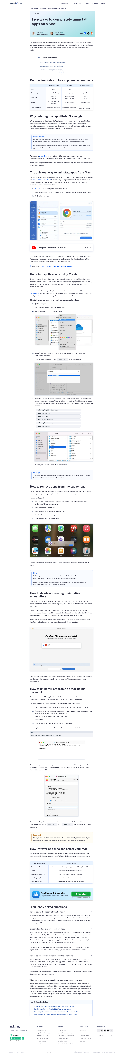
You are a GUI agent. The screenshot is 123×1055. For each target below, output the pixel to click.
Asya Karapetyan (42, 34)
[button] (109, 4)
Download (38, 189)
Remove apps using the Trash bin (51, 70)
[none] (105, 1035)
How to (36, 8)
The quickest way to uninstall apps (51, 66)
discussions (43, 156)
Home (31, 8)
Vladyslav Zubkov (60, 34)
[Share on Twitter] (88, 33)
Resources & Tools (85, 1038)
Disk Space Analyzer (43, 1038)
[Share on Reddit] (91, 33)
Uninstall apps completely (65, 1033)
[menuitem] (105, 1035)
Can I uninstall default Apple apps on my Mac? (57, 266)
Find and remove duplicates (66, 1035)
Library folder (35, 293)
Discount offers (84, 1035)
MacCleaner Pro (41, 1030)
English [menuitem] (101, 1035)
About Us (83, 1030)
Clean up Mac (62, 1030)
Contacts (82, 1041)
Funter (39, 1044)
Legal (81, 1033)
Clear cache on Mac (63, 1038)
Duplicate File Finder (42, 1035)
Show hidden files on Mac (65, 1044)
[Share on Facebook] (85, 33)
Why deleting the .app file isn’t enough (53, 62)
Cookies (49, 1052)
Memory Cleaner (41, 1041)
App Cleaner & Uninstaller (42, 180)
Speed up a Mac (62, 1041)
